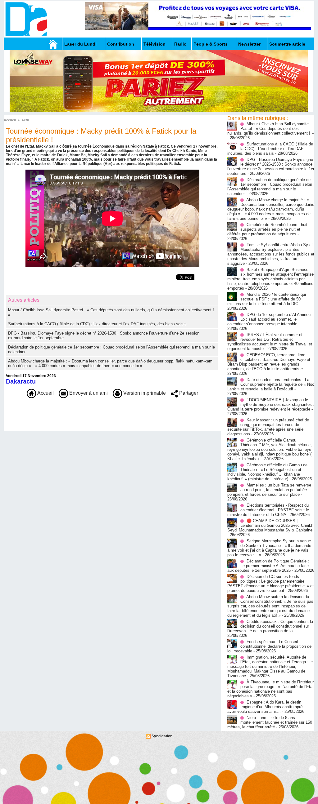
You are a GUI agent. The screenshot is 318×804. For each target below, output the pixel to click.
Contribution (120, 44)
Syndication (162, 736)
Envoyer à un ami (88, 393)
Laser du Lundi (80, 44)
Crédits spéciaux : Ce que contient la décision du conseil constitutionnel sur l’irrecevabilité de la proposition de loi (270, 626)
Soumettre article (287, 44)
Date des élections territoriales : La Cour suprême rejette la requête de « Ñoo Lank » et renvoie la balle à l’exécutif (270, 384)
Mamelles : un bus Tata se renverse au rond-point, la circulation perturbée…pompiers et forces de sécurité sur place (269, 490)
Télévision (154, 44)
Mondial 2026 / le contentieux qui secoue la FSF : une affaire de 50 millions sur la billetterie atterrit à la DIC (266, 299)
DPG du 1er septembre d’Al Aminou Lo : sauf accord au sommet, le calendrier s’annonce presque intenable (269, 319)
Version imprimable (144, 393)
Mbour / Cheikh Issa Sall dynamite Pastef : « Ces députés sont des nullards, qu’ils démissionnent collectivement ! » (270, 128)
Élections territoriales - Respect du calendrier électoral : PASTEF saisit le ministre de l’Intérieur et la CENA (268, 510)
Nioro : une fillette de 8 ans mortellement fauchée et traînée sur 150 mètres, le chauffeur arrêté (269, 722)
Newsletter (249, 44)
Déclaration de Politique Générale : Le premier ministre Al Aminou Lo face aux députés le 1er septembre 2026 (268, 566)
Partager (188, 393)
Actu (25, 120)
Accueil (10, 120)
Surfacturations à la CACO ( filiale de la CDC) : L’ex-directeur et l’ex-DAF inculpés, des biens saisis (97, 324)
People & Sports (210, 44)
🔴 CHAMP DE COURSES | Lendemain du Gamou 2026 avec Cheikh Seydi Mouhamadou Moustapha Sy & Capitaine (270, 525)
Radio (180, 44)
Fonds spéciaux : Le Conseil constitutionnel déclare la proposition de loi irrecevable (269, 646)
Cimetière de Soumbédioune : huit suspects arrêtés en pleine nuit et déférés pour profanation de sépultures (267, 229)
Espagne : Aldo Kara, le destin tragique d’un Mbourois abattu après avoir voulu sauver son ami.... (266, 707)
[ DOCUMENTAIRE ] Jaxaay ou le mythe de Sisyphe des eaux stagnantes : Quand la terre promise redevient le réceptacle (270, 404)
